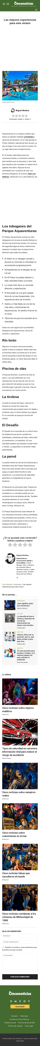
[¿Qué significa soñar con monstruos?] (9, 605)
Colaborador (21, 628)
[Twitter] (11, 1001)
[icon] (7, 4)
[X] (13, 126)
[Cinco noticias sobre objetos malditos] (20, 691)
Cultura (20, 613)
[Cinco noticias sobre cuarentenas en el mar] (20, 816)
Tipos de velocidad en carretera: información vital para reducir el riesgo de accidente (19, 751)
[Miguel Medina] (13, 110)
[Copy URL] (28, 126)
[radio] (10, 545)
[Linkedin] (15, 1001)
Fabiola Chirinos (22, 608)
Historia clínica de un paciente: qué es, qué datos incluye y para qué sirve (25, 638)
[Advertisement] (20, 48)
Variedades (17, 584)
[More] (33, 126)
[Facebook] (18, 126)
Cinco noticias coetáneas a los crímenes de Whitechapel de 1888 (19, 917)
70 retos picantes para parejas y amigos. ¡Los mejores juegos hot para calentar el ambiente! (26, 655)
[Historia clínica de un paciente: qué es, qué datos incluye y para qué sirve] (9, 636)
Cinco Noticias (7, 584)
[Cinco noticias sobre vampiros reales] (20, 776)
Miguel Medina (22, 110)
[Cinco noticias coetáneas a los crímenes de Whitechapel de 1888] (20, 897)
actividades (29, 136)
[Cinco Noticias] (20, 993)
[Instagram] (24, 1001)
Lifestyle (20, 632)
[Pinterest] (29, 1001)
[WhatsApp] (23, 126)
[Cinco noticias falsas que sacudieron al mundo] (20, 857)
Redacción (5, 714)
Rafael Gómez (6, 758)
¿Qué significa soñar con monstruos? (25, 604)
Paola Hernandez (22, 662)
